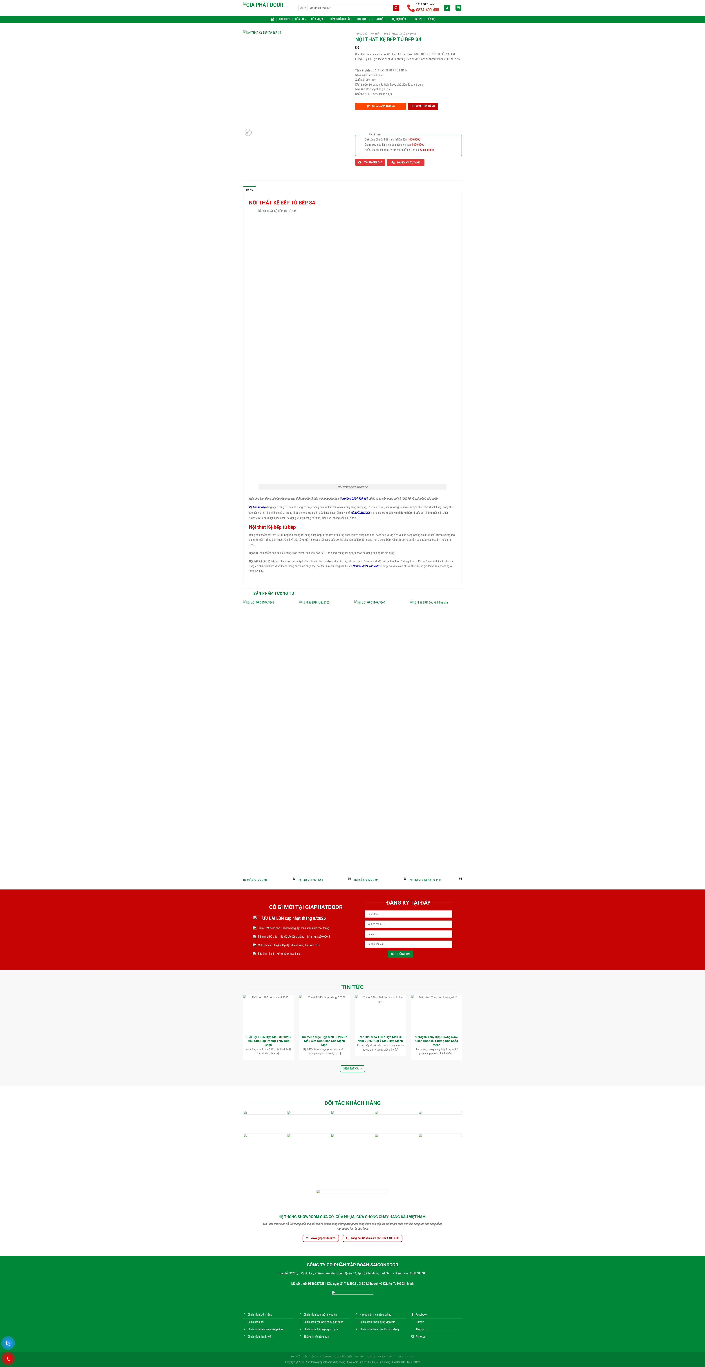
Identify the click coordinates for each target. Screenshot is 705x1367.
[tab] (249, 190)
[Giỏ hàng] (458, 8)
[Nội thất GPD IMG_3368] (269, 738)
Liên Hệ (431, 19)
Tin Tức (417, 19)
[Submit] (396, 8)
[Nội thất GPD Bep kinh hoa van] (436, 738)
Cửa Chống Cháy (340, 19)
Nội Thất (362, 19)
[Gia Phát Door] (268, 8)
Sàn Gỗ (379, 19)
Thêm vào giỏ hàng (423, 106)
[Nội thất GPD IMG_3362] (325, 738)
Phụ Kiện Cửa (398, 19)
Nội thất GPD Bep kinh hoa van (425, 879)
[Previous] (243, 744)
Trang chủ (361, 33)
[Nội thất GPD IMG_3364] (380, 738)
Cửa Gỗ (299, 19)
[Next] (461, 744)
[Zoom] (248, 132)
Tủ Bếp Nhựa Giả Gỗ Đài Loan (400, 33)
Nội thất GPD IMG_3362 (311, 879)
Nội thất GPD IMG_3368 (255, 879)
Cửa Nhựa (317, 19)
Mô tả (249, 190)
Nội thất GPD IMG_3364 (366, 879)
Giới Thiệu (284, 19)
